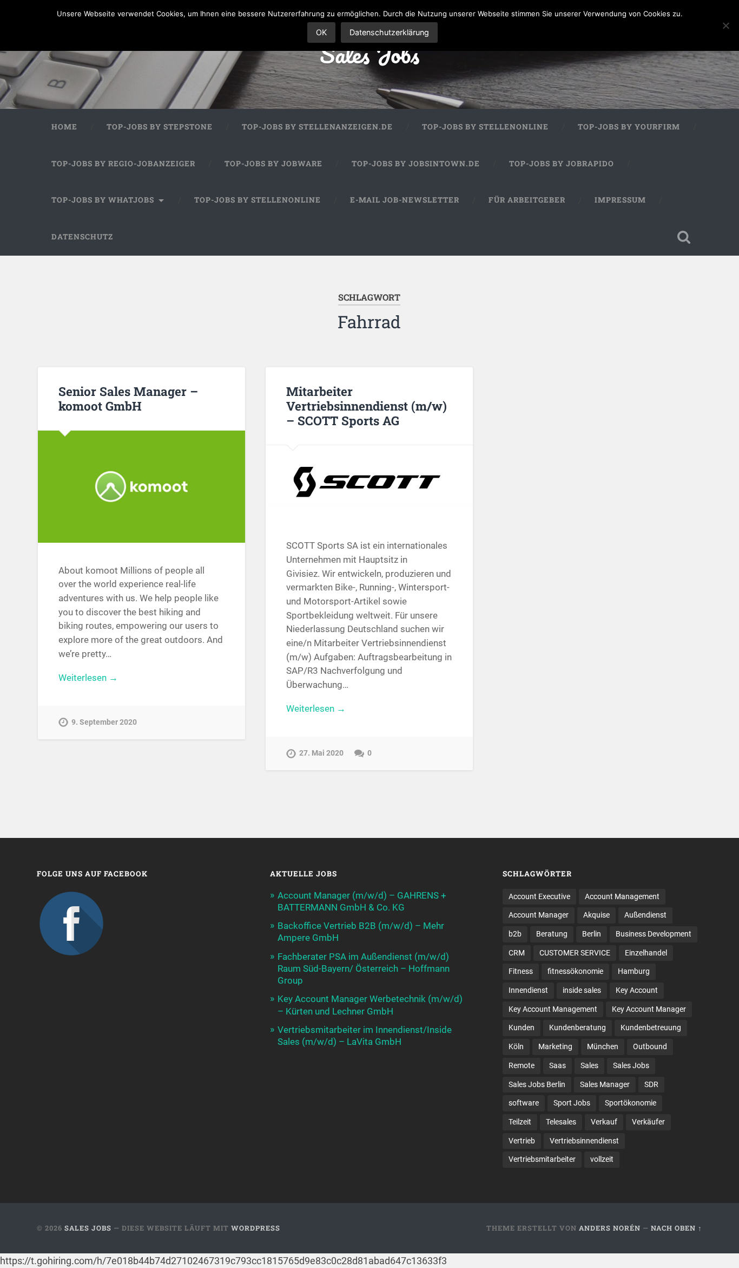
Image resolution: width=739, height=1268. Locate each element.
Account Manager (539, 915)
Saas (557, 1065)
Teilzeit (520, 1121)
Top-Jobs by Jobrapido (561, 163)
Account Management (622, 896)
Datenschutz (82, 237)
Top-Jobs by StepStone (160, 127)
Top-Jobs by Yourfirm (629, 127)
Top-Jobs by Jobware (273, 163)
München (602, 1046)
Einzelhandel (646, 952)
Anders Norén (610, 1228)
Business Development (653, 933)
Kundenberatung (577, 1027)
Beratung (552, 933)
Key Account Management (553, 1009)
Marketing (555, 1046)
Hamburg (634, 971)
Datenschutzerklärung (389, 32)
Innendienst (528, 990)
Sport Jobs (571, 1102)
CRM (517, 952)
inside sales (582, 990)
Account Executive (539, 896)
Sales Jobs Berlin (537, 1084)
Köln (516, 1046)
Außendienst (645, 915)
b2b (515, 933)
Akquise (596, 915)
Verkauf (604, 1121)
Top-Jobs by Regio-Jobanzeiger (123, 163)
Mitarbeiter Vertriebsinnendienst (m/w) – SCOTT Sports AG (366, 405)
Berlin (591, 933)
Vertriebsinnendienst (584, 1140)
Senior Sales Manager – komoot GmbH (128, 398)
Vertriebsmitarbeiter (542, 1159)
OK (321, 32)
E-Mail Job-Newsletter (404, 200)
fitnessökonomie (575, 971)
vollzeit (601, 1159)
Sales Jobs (369, 54)
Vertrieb (522, 1140)
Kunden (522, 1027)
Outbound (650, 1046)
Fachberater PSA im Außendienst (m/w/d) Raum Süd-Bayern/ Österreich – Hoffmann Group (364, 968)
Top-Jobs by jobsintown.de (416, 163)
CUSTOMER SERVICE (574, 952)
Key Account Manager (649, 1009)
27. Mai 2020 (321, 753)
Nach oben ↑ (676, 1228)
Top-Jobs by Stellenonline (485, 127)
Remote (522, 1065)
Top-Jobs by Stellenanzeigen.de (317, 127)
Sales (589, 1065)
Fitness (521, 971)
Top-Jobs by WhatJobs (102, 200)
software (524, 1102)
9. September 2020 (104, 722)
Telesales (561, 1121)
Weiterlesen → (88, 677)
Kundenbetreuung (651, 1027)
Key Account (637, 990)
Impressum (620, 200)
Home (64, 127)
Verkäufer (648, 1121)
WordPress (255, 1228)
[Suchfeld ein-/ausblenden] (683, 237)
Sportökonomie (630, 1102)
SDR (651, 1084)
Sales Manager (605, 1084)
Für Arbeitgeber (527, 200)
